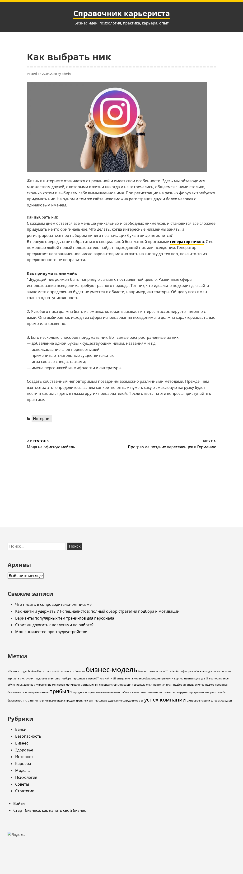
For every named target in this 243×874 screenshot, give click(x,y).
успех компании (165, 699)
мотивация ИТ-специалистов (99, 684)
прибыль (60, 691)
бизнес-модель (111, 669)
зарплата (13, 678)
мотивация (73, 684)
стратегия (31, 700)
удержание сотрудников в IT (125, 700)
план (169, 684)
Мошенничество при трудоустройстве (51, 631)
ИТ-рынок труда (17, 671)
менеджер (58, 684)
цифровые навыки (198, 700)
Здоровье (24, 750)
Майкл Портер (37, 671)
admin (66, 74)
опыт (149, 684)
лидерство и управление (35, 684)
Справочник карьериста (121, 13)
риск (213, 692)
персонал (159, 684)
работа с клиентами (133, 692)
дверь (212, 671)
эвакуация (226, 700)
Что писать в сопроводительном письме (53, 604)
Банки (20, 729)
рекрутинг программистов (192, 692)
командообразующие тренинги (153, 678)
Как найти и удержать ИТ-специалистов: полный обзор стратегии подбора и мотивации (97, 611)
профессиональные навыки (102, 692)
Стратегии (24, 790)
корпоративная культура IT (191, 678)
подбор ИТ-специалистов (188, 684)
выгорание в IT (158, 671)
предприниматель (36, 692)
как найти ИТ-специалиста (116, 678)
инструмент (27, 678)
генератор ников (187, 241)
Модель (22, 770)
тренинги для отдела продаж (57, 700)
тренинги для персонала (91, 700)
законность (224, 671)
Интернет (42, 418)
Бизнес (21, 743)
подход (209, 684)
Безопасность (28, 736)
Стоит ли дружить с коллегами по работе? (54, 624)
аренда (51, 671)
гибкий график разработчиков (188, 671)
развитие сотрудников (161, 692)
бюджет (143, 671)
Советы (22, 784)
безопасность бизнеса (71, 671)
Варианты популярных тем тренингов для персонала (64, 618)
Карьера (23, 763)
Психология (26, 777)
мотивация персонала (131, 684)
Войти (19, 803)
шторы (215, 700)
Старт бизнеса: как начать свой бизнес (49, 810)
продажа (78, 692)
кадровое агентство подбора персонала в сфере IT (67, 678)
